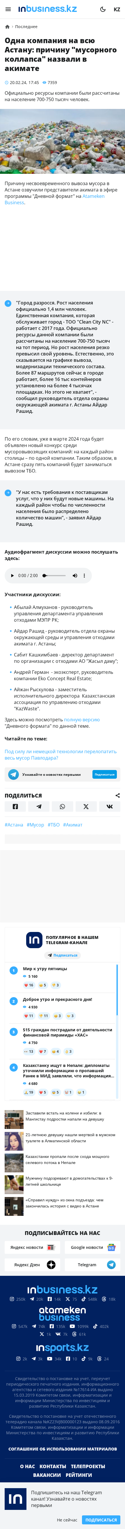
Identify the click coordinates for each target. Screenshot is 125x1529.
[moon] (103, 9)
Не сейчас (67, 1520)
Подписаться (101, 1520)
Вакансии (47, 1475)
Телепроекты (88, 1466)
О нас (27, 1466)
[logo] (55, 9)
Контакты (53, 1466)
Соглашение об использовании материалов (62, 1449)
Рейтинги (79, 1475)
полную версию (82, 719)
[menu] (8, 9)
